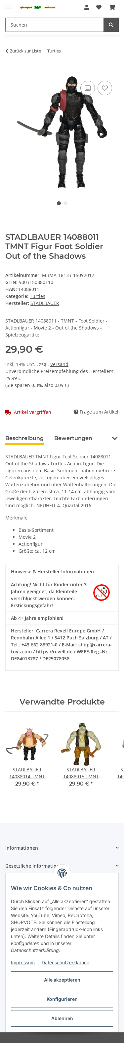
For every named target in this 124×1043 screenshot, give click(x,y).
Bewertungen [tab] (73, 438)
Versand (59, 364)
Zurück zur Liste (25, 51)
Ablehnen (62, 1018)
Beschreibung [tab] (24, 438)
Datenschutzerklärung (66, 962)
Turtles (37, 296)
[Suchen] (111, 25)
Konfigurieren (62, 999)
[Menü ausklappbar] (8, 4)
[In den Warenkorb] (10, 71)
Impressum (23, 962)
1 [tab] (59, 203)
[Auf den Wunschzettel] (105, 88)
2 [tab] (65, 203)
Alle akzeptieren (62, 980)
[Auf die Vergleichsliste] (87, 88)
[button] (87, 7)
